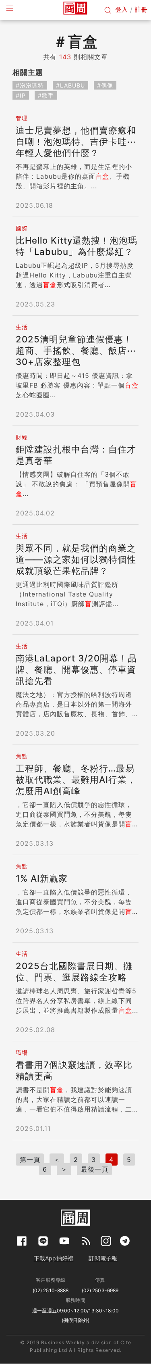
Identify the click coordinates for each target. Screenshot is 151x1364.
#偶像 (105, 85)
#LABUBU (70, 85)
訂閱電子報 (103, 1258)
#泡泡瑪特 (30, 85)
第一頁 (30, 1159)
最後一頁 (94, 1169)
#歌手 (46, 95)
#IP (21, 95)
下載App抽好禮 (54, 1258)
